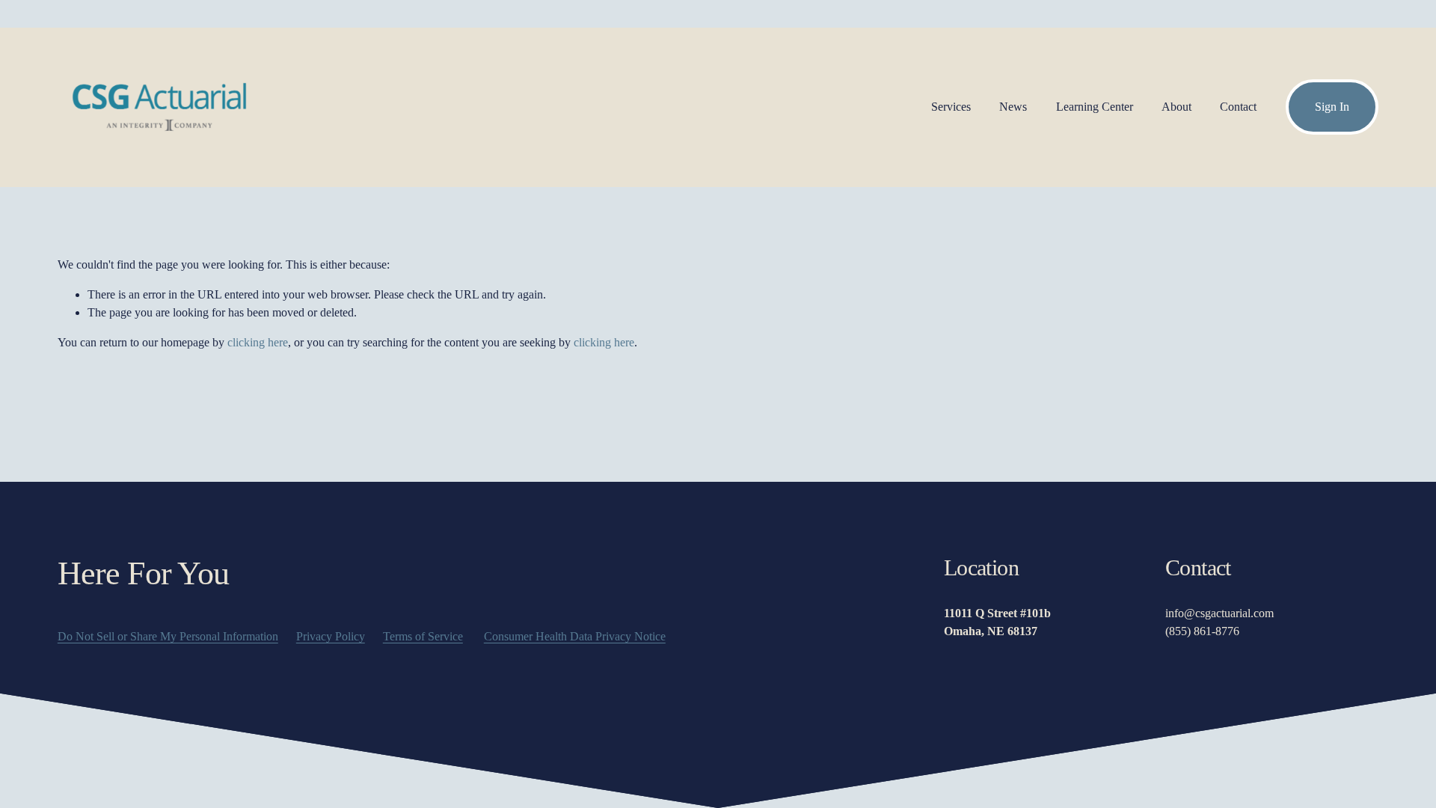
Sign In (1332, 106)
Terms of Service (423, 636)
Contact (1238, 106)
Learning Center (1094, 106)
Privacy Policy (330, 636)
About (1176, 106)
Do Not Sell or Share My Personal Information (168, 636)
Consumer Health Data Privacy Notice (575, 636)
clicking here (257, 342)
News (1013, 106)
